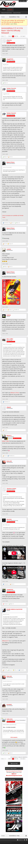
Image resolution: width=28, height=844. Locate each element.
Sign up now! (14, 763)
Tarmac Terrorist (11, 88)
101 (11, 36)
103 (15, 36)
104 (17, 36)
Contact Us (20, 840)
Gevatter (9, 519)
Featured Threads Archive (6, 12)
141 (21, 36)
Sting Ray (9, 40)
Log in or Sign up (22, 1)
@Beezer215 (5, 640)
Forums (10, 9)
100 (9, 36)
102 (13, 36)
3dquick (9, 407)
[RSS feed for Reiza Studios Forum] (27, 840)
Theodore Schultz (11, 488)
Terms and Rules (24, 842)
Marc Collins (10, 339)
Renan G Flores (11, 162)
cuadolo (9, 249)
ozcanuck (9, 704)
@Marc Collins (5, 441)
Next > (24, 36)
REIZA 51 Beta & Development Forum (14, 774)
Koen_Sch (9, 461)
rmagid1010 (10, 59)
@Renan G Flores (15, 392)
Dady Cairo (10, 719)
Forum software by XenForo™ (6, 842)
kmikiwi (9, 315)
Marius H (9, 435)
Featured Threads (16, 12)
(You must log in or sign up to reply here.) (19, 757)
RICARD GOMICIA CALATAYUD (14, 609)
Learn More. (13, 24)
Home (3, 9)
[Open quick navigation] (26, 16)
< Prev (2, 36)
